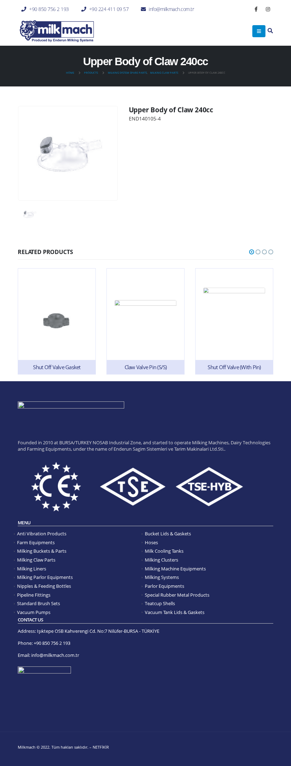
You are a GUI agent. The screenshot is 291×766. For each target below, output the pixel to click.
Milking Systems (162, 577)
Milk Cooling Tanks (164, 551)
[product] (56, 321)
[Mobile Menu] (258, 31)
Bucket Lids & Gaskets (168, 534)
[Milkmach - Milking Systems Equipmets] (57, 31)
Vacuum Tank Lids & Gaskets (174, 612)
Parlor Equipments (164, 586)
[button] (251, 252)
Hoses (151, 543)
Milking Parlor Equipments (45, 577)
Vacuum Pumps (33, 612)
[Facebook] (256, 9)
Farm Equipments (36, 543)
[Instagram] (268, 9)
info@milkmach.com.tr (171, 9)
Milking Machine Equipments (175, 569)
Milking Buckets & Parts (41, 551)
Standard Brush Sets (38, 604)
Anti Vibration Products (41, 534)
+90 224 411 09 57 (109, 9)
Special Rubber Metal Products (177, 595)
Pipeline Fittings (33, 595)
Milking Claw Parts (36, 560)
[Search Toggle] (270, 31)
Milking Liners (31, 569)
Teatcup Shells (160, 604)
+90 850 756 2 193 (49, 9)
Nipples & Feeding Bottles (44, 586)
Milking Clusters (161, 560)
